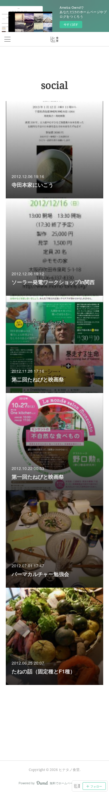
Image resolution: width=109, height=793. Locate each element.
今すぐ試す (71, 24)
